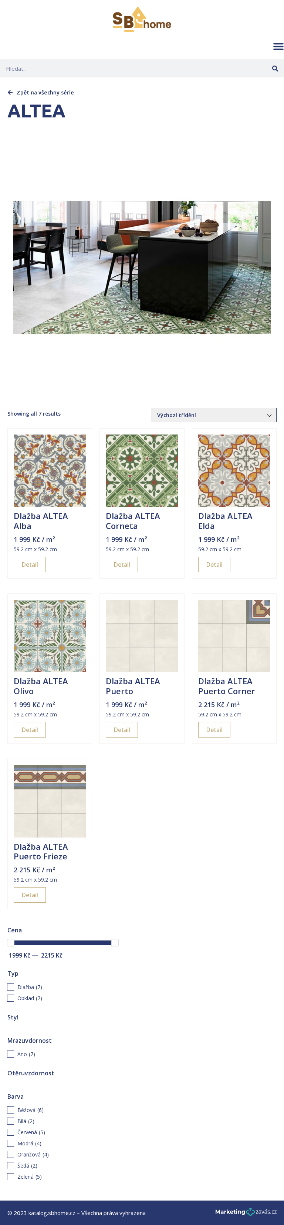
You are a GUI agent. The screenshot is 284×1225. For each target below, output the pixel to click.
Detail (29, 564)
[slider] (10, 942)
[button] (278, 46)
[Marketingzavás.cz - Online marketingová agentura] (246, 1214)
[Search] (275, 68)
